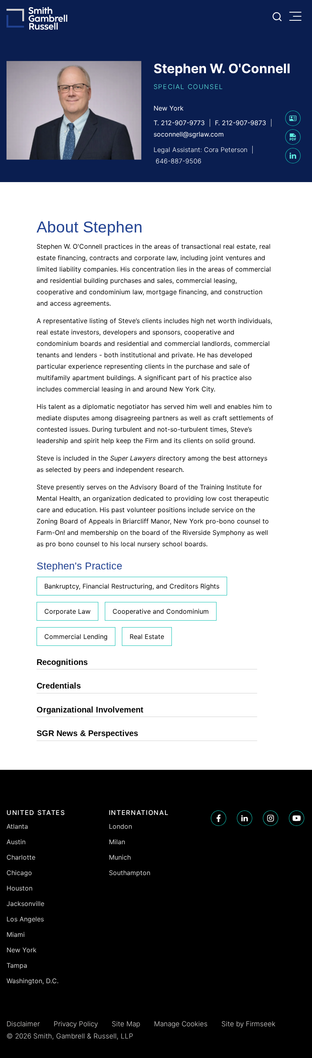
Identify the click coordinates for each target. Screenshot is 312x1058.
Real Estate (147, 636)
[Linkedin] (244, 818)
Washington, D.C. (32, 981)
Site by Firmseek (248, 1024)
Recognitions (62, 662)
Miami (15, 934)
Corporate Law (67, 611)
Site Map (126, 1024)
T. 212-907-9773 (179, 123)
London (120, 826)
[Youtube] (296, 818)
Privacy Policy (76, 1024)
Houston (19, 888)
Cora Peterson (225, 150)
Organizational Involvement (90, 709)
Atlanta (17, 826)
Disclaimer (23, 1024)
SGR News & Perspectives (87, 733)
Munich (120, 857)
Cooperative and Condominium (161, 611)
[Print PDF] (293, 142)
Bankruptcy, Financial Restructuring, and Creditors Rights (131, 586)
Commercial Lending (76, 636)
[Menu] (297, 17)
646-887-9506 (179, 161)
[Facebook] (218, 818)
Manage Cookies (181, 1024)
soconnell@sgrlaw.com (189, 134)
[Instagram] (270, 818)
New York (169, 108)
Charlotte (20, 857)
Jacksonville (25, 903)
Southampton (129, 873)
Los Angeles (25, 919)
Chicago (19, 873)
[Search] (277, 16)
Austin (16, 842)
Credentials (59, 685)
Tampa (16, 965)
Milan (117, 842)
